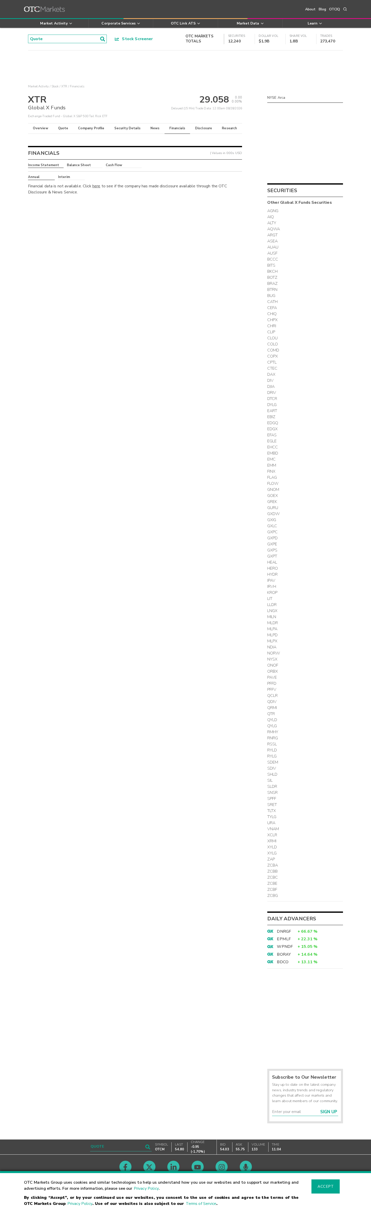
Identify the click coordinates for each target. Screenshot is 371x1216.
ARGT (272, 235)
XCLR (272, 835)
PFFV (272, 689)
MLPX (272, 641)
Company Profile (91, 128)
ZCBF (272, 889)
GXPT (272, 556)
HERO (272, 568)
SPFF (271, 798)
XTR (64, 86)
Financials (177, 128)
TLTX (271, 811)
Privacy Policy (146, 1188)
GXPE (272, 544)
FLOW (273, 483)
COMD (273, 350)
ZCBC (272, 877)
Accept (325, 1186)
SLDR (272, 786)
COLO (272, 344)
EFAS (272, 435)
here (96, 186)
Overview (40, 128)
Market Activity (38, 86)
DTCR (272, 398)
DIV (270, 380)
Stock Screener (136, 39)
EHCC (272, 447)
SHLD (272, 774)
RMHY (272, 732)
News (155, 128)
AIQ (270, 217)
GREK (272, 501)
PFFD (272, 683)
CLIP (271, 332)
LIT (269, 598)
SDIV (271, 768)
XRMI (272, 841)
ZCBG (272, 895)
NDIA (272, 647)
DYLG (272, 405)
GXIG (271, 520)
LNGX (272, 611)
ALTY (271, 223)
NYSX (272, 659)
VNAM (273, 829)
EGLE (272, 441)
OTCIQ (334, 9)
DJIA (271, 386)
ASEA (272, 241)
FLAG (272, 477)
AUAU (273, 247)
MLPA (272, 629)
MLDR (272, 623)
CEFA (272, 308)
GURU (272, 508)
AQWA (273, 229)
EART (272, 411)
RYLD (272, 750)
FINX (271, 471)
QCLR (272, 695)
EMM (271, 465)
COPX (272, 356)
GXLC (272, 526)
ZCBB (272, 871)
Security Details (127, 128)
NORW (273, 653)
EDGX (272, 429)
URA (271, 823)
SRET (272, 804)
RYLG (272, 756)
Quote (63, 128)
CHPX (272, 320)
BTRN (272, 289)
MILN (271, 617)
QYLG (272, 726)
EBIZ (271, 417)
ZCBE (272, 883)
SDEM (272, 762)
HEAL (272, 562)
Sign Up (328, 1112)
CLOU (272, 338)
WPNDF (285, 946)
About (310, 9)
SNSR (272, 792)
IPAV (271, 580)
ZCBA (272, 865)
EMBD (272, 453)
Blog (322, 9)
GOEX (272, 495)
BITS (271, 265)
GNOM (273, 489)
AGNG (273, 211)
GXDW (273, 514)
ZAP (271, 859)
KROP (272, 592)
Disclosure (203, 128)
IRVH (271, 586)
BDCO (282, 962)
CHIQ (272, 314)
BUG (271, 295)
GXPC (272, 532)
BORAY (284, 954)
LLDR (272, 604)
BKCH (272, 271)
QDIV (272, 701)
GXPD (272, 538)
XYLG (272, 853)
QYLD (272, 720)
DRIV (271, 392)
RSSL (272, 744)
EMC (271, 459)
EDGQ (272, 423)
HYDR (272, 574)
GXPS (272, 550)
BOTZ (272, 277)
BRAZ (272, 283)
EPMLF (284, 939)
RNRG (272, 738)
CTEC (272, 368)
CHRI (271, 326)
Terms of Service (201, 1203)
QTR (271, 714)
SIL (270, 780)
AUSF (272, 253)
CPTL (272, 362)
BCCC (272, 259)
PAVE (272, 677)
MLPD (272, 635)
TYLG (272, 817)
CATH (272, 302)
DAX (271, 374)
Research (229, 128)
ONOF (272, 665)
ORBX (272, 671)
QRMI (272, 708)
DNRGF (284, 931)
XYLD (272, 847)
